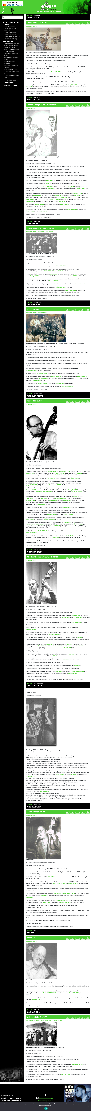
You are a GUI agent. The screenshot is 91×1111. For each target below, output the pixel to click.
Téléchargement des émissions (10, 30)
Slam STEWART (60, 774)
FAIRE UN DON (12, 2)
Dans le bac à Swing (10, 33)
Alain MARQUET (44, 791)
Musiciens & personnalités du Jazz (11, 72)
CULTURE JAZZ (8, 41)
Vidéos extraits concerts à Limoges (11, 66)
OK (46, 1108)
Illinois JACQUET (30, 776)
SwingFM (29, 15)
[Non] (89, 1106)
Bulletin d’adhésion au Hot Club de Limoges (11, 50)
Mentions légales (10, 86)
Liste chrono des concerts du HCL (11, 54)
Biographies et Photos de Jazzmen (11, 58)
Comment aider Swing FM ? (12, 37)
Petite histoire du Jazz (10, 69)
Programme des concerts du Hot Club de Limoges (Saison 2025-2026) (11, 45)
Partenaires (8, 83)
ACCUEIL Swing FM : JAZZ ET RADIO (11, 23)
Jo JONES (74, 774)
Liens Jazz (7, 77)
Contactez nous (10, 80)
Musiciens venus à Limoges (12, 75)
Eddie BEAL (48, 183)
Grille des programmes (10, 35)
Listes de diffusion (9, 27)
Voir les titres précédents (45, 1101)
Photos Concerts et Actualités (9, 62)
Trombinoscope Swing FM (11, 39)
